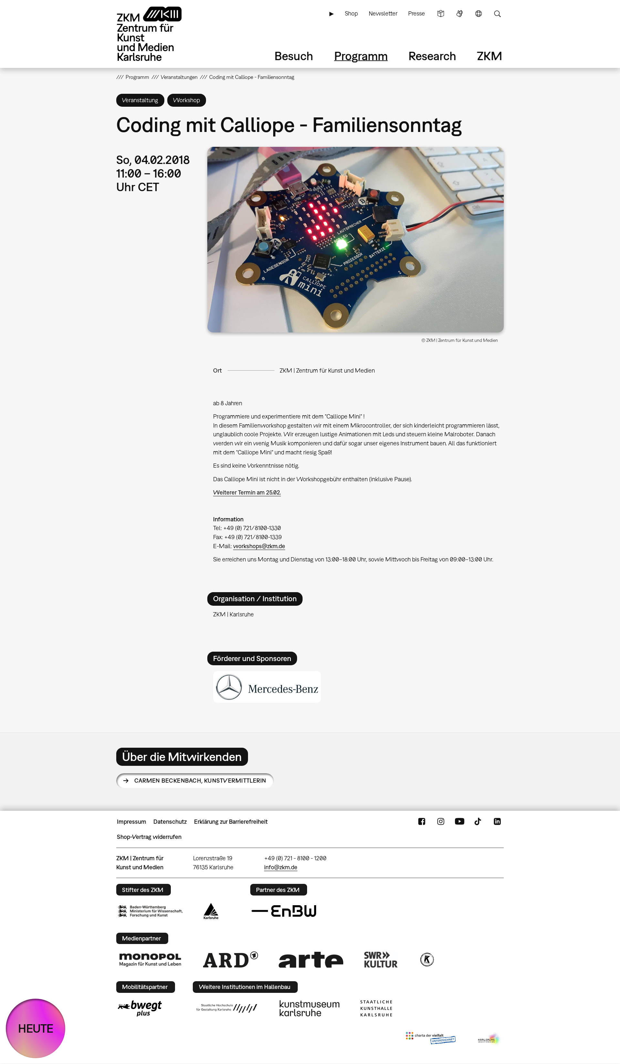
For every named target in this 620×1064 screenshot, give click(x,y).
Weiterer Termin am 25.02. (247, 492)
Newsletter (383, 13)
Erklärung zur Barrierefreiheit (231, 821)
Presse (416, 13)
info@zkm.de (280, 867)
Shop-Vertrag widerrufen (149, 836)
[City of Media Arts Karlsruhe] (489, 1039)
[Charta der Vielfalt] (430, 1039)
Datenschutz (170, 821)
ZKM (489, 56)
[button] (355, 239)
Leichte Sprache (440, 13)
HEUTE (35, 1028)
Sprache (478, 13)
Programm (361, 56)
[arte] (311, 960)
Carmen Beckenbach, (200, 780)
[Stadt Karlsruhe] (211, 911)
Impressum (131, 821)
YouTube (459, 822)
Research (432, 56)
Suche (497, 13)
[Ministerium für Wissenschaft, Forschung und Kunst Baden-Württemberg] (150, 911)
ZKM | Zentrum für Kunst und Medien (327, 370)
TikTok (478, 822)
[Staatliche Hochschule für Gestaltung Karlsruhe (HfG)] (226, 1008)
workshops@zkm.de (259, 546)
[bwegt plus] (140, 1008)
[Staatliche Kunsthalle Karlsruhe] (376, 1008)
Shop (351, 13)
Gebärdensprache (459, 13)
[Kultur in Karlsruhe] (426, 959)
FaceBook (421, 822)
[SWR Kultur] (381, 959)
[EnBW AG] (284, 911)
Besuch (293, 56)
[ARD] (230, 959)
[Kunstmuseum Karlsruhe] (309, 1008)
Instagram (440, 822)
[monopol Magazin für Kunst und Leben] (150, 959)
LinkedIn (497, 822)
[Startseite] (158, 34)
